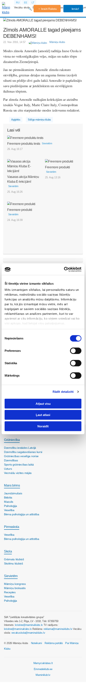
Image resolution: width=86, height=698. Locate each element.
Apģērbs (15, 119)
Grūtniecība (12, 440)
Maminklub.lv (43, 674)
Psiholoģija (10, 506)
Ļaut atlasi (43, 415)
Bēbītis (8, 497)
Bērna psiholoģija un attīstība (21, 514)
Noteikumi (36, 643)
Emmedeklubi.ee (43, 669)
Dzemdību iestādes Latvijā (20, 447)
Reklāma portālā (53, 643)
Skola (8, 551)
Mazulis (8, 501)
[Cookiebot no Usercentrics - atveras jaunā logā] (63, 269)
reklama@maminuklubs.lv (58, 628)
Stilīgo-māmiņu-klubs (39, 119)
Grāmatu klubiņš (14, 559)
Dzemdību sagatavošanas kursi (23, 452)
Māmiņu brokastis (15, 588)
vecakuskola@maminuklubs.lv (28, 632)
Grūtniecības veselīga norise (21, 456)
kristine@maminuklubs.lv (29, 624)
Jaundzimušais (13, 493)
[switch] (75, 350)
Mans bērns (12, 485)
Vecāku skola (22, 7)
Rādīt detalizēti (63, 391)
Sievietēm (11, 576)
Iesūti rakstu (49, 8)
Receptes (10, 592)
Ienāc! (75, 8)
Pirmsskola (11, 526)
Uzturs (8, 468)
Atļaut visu (43, 403)
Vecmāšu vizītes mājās (18, 473)
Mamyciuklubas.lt (43, 663)
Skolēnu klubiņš (13, 563)
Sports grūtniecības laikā (19, 464)
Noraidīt (43, 426)
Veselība (9, 510)
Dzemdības (11, 460)
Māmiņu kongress (15, 583)
